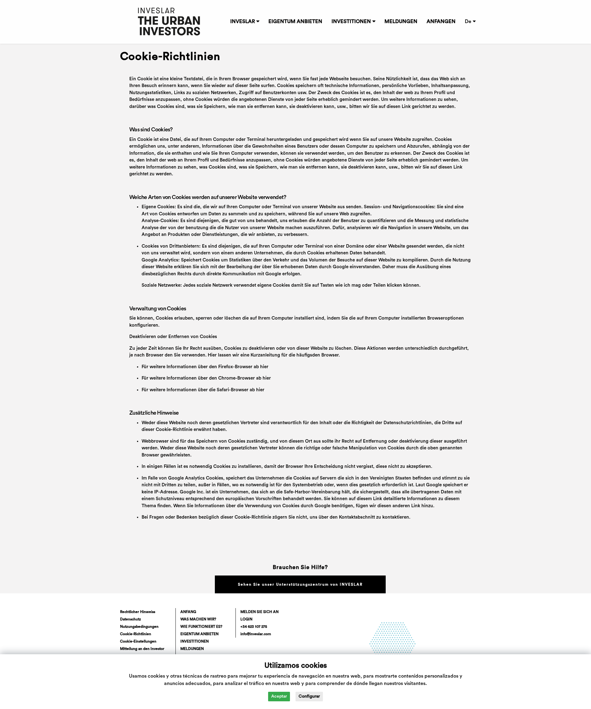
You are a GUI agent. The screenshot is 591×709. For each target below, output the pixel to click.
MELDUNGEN (400, 21)
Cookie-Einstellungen (138, 641)
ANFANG (188, 612)
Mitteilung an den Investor (142, 649)
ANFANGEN (441, 21)
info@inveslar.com (255, 634)
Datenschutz (130, 619)
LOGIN (246, 619)
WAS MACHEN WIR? (198, 619)
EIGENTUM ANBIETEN (295, 21)
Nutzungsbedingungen (139, 626)
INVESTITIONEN (351, 21)
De (468, 21)
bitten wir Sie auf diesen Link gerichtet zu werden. (402, 106)
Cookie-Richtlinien (135, 634)
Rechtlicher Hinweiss (137, 612)
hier (264, 366)
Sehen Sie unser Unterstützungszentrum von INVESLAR (300, 584)
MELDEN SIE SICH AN (259, 612)
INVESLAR (242, 21)
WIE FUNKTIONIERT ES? (201, 626)
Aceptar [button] (279, 696)
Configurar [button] (309, 696)
